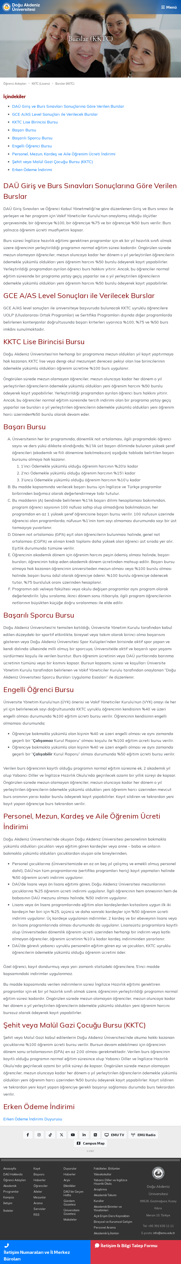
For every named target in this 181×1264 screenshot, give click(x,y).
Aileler (38, 1191)
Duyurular (70, 1168)
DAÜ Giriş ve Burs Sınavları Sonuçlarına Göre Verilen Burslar (68, 106)
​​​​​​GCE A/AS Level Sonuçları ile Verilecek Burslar (55, 114)
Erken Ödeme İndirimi (32, 169)
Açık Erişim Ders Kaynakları (112, 1216)
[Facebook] (28, 1135)
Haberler (40, 1180)
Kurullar (99, 1201)
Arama (38, 1203)
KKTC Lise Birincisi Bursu (35, 121)
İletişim (7, 1203)
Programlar (11, 1191)
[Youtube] (73, 1135)
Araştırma (100, 1189)
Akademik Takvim (105, 1195)
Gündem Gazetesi (70, 1202)
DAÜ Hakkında (13, 1174)
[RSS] (95, 1135)
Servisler (40, 1209)
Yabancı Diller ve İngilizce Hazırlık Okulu (110, 1181)
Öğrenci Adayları (14, 83)
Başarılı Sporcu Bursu (32, 137)
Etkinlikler (70, 1186)
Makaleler (70, 1219)
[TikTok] (50, 1135)
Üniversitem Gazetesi (71, 1211)
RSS (37, 1214)
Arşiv (67, 1180)
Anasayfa (9, 1168)
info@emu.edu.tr (164, 1233)
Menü (171, 7)
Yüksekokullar (102, 1174)
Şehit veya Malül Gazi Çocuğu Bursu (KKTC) (52, 161)
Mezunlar (40, 1197)
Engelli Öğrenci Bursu (32, 145)
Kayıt (37, 1168)
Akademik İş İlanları (106, 1233)
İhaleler (8, 1210)
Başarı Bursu (24, 129)
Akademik (9, 1186)
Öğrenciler (41, 1186)
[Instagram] (39, 1135)
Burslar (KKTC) (64, 83)
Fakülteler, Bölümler (107, 1168)
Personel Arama (105, 1227)
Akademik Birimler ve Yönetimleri (108, 1208)
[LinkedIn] (84, 1135)
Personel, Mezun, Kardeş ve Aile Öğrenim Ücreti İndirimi (63, 153)
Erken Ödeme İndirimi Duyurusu (32, 1118)
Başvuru (39, 1174)
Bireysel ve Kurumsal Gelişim (113, 1221)
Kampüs (8, 1197)
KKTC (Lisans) (41, 83)
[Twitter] (62, 1135)
